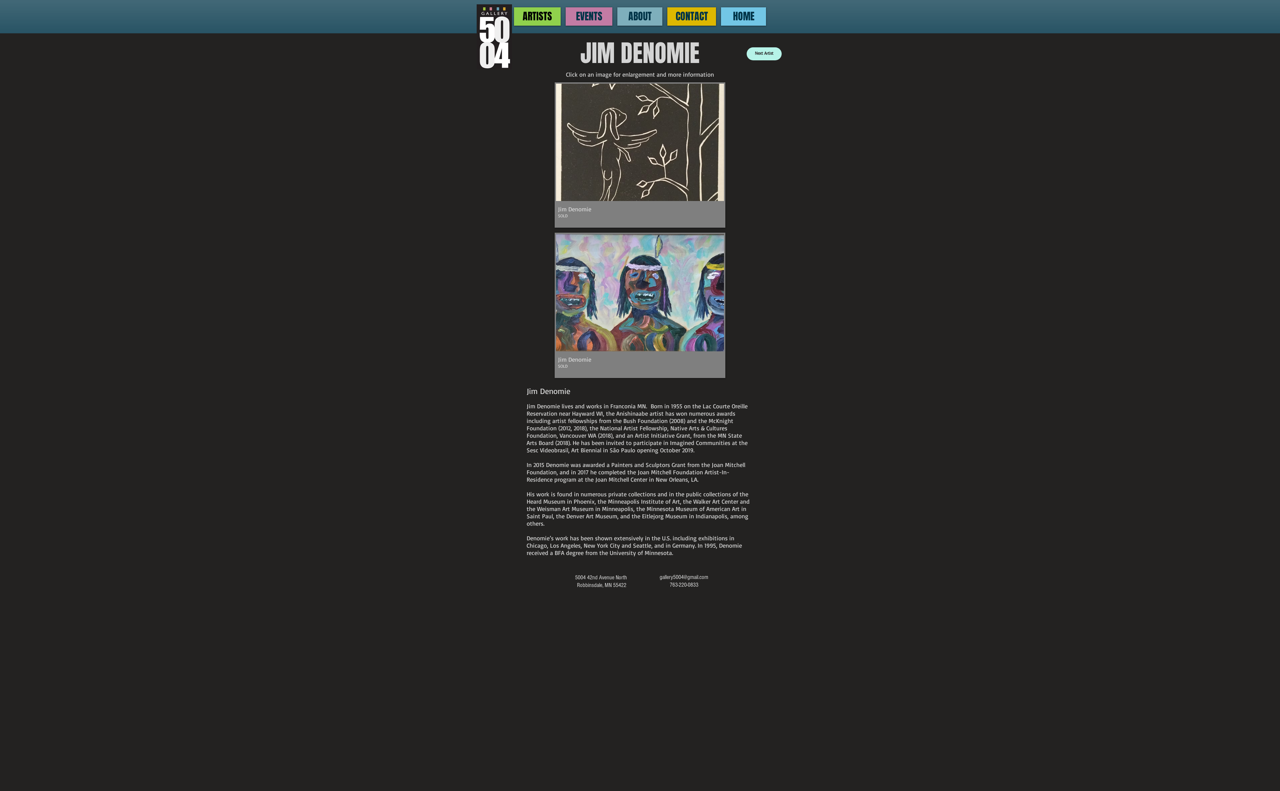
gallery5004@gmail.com (684, 577)
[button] (640, 155)
